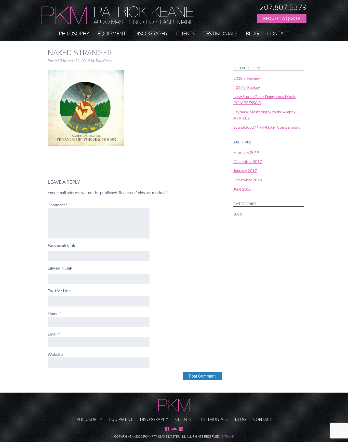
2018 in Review (246, 78)
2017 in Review (246, 87)
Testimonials (220, 33)
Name (54, 313)
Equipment (112, 33)
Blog (252, 33)
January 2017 (245, 170)
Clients (185, 33)
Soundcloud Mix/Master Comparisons (266, 127)
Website (55, 354)
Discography (151, 33)
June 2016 (242, 188)
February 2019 (246, 152)
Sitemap (228, 436)
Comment (58, 204)
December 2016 (247, 179)
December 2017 (247, 161)
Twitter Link (59, 290)
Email (54, 333)
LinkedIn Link (60, 267)
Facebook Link (61, 245)
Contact (278, 33)
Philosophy (74, 33)
